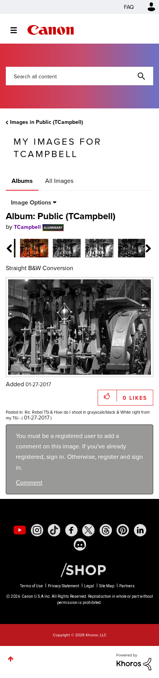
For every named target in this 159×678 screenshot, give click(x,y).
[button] (133, 278)
